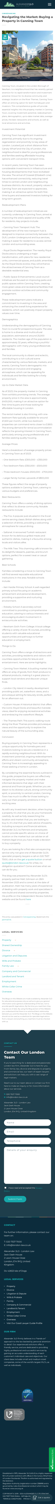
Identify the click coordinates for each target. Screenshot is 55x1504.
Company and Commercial (16, 971)
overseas (11, 1319)
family (10, 1301)
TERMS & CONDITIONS (12, 1499)
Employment (9, 981)
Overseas (7, 991)
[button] (50, 4)
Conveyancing (9, 13)
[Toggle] (15, 940)
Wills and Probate (11, 961)
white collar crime (16, 1316)
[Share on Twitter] (25, 909)
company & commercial (19, 1304)
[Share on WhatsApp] (15, 909)
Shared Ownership (12, 945)
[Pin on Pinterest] (35, 909)
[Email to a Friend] (30, 909)
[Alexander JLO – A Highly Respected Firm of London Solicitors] (18, 4)
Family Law (8, 966)
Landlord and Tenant (13, 976)
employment (13, 1312)
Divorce (6, 950)
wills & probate (14, 1297)
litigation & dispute (16, 1293)
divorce (10, 1290)
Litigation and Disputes (14, 955)
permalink (6, 920)
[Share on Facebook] (20, 909)
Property (6, 940)
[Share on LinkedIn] (39, 909)
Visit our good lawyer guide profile (24, 1323)
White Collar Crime (12, 986)
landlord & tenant (16, 1308)
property (11, 1286)
